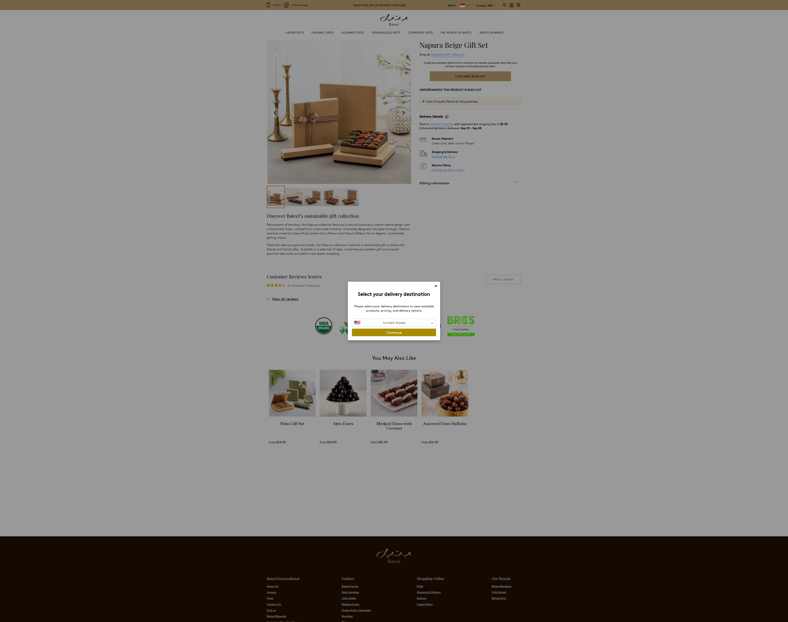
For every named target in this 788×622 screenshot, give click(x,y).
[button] (394, 323)
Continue (394, 332)
